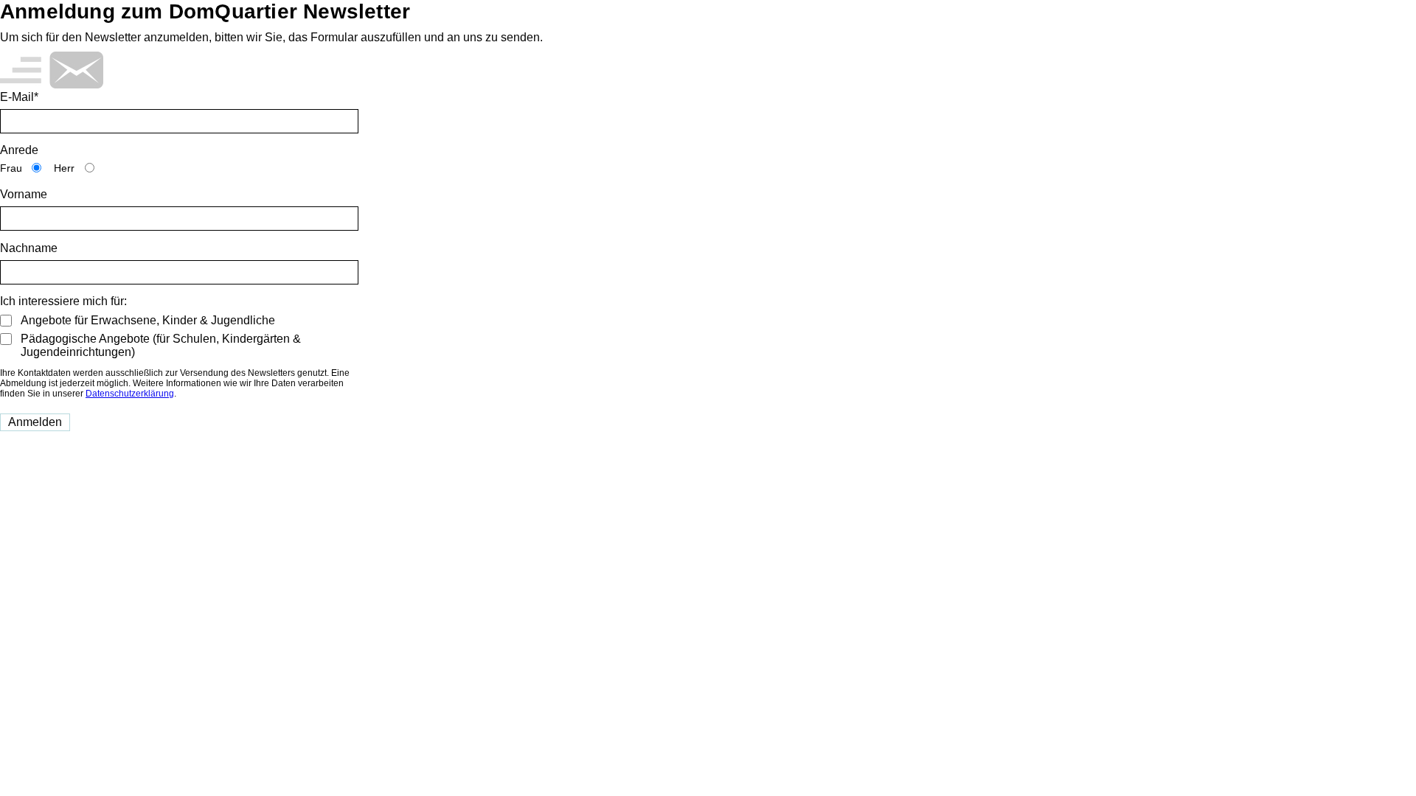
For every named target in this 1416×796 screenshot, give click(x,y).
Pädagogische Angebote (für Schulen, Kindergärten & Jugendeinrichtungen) (161, 345)
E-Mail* (19, 97)
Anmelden (35, 422)
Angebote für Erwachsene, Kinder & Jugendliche (148, 320)
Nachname (29, 248)
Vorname (23, 194)
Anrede (19, 150)
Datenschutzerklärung (130, 393)
